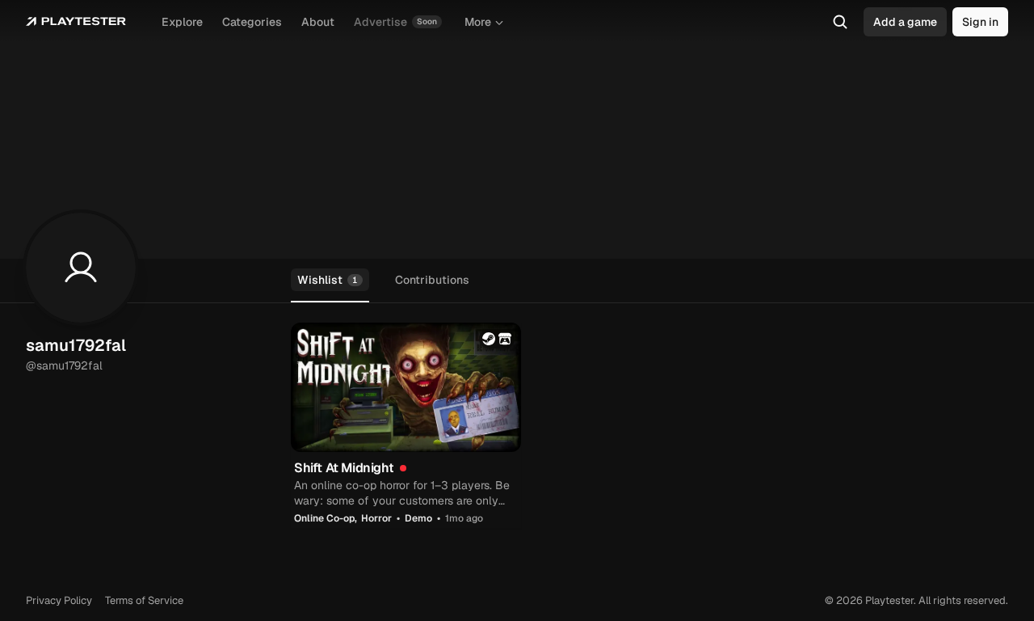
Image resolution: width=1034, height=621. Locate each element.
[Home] (75, 21)
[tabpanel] (649, 425)
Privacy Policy (59, 600)
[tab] (330, 280)
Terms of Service (144, 600)
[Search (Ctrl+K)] (840, 21)
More (477, 22)
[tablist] (517, 281)
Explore (182, 22)
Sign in (980, 22)
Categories (252, 22)
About (317, 22)
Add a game (905, 22)
